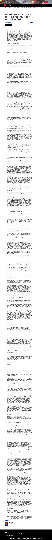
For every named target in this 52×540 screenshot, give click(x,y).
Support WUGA (21, 533)
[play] (5, 5)
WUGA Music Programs (31, 7)
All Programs (16, 7)
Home (5, 7)
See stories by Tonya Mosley (13, 524)
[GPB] (29, 538)
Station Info (38, 7)
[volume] (7, 5)
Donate (46, 1)
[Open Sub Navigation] (8, 7)
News (7, 7)
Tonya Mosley (9, 22)
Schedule (10, 7)
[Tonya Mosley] (6, 524)
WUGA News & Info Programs (22, 7)
